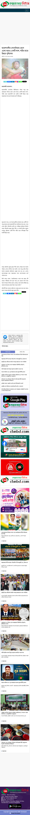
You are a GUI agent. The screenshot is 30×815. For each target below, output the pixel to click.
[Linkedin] (13, 81)
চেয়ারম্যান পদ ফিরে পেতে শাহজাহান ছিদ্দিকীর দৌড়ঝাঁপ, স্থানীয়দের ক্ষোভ (13, 623)
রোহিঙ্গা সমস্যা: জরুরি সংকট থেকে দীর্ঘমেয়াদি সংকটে (12, 383)
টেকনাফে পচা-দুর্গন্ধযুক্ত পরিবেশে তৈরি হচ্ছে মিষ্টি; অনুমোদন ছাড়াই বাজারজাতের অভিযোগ (14, 743)
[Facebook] (9, 81)
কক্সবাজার (4, 541)
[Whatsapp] (20, 81)
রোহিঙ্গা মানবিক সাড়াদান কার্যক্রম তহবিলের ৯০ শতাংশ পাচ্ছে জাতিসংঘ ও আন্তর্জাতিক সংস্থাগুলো (14, 375)
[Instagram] (16, 81)
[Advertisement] (15, 29)
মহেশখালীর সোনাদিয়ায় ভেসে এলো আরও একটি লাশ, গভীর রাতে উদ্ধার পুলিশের (15, 51)
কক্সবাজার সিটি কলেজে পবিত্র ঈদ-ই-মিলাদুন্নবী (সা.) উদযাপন (14, 359)
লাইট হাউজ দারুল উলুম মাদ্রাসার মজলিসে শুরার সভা (12, 369)
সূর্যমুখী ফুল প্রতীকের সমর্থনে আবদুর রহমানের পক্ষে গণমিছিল (13, 361)
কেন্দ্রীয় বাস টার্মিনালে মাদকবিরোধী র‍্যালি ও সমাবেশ (12, 386)
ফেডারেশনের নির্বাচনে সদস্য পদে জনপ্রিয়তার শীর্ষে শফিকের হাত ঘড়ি (14, 533)
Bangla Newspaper (15, 813)
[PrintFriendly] (5, 81)
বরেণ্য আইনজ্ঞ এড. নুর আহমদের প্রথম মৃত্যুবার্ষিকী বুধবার (13, 372)
